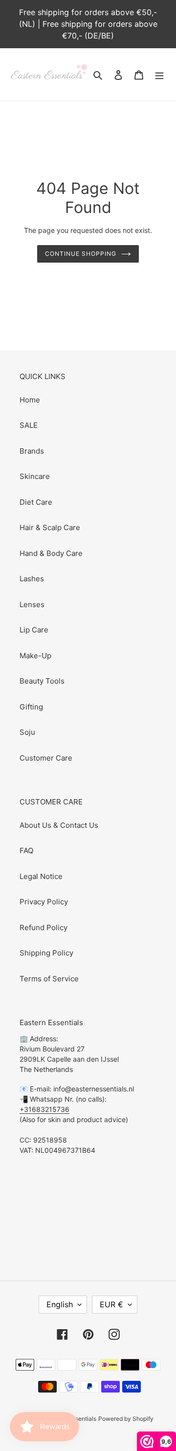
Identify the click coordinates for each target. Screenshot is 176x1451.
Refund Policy (43, 927)
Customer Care (46, 758)
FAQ (26, 850)
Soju (27, 732)
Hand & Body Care (51, 553)
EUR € (111, 1304)
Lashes (32, 578)
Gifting (31, 706)
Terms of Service (49, 978)
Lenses (32, 604)
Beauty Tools (42, 681)
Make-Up (35, 655)
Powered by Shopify (126, 1418)
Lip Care (34, 629)
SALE (29, 425)
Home (30, 399)
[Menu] (159, 74)
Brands (32, 451)
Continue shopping (80, 253)
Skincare (35, 476)
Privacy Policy (44, 901)
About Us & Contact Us (59, 825)
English (59, 1304)
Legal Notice (41, 876)
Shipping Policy (46, 952)
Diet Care (36, 502)
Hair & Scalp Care (50, 527)
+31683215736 (44, 1109)
